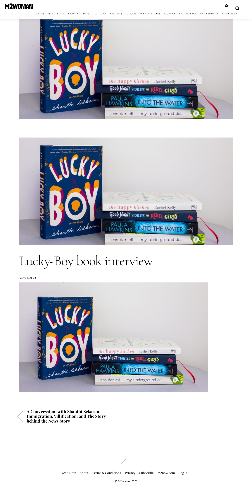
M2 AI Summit (209, 13)
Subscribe (146, 473)
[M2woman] (19, 7)
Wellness (115, 13)
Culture (100, 13)
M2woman (124, 481)
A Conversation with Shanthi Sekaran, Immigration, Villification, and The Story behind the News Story (66, 416)
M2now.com (166, 473)
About (84, 473)
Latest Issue (45, 13)
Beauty (73, 13)
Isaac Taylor (27, 277)
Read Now (68, 473)
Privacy (130, 473)
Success (131, 13)
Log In (183, 473)
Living (86, 13)
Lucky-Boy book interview (86, 260)
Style (61, 13)
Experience (230, 13)
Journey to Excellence (180, 13)
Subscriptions (150, 13)
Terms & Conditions (106, 473)
